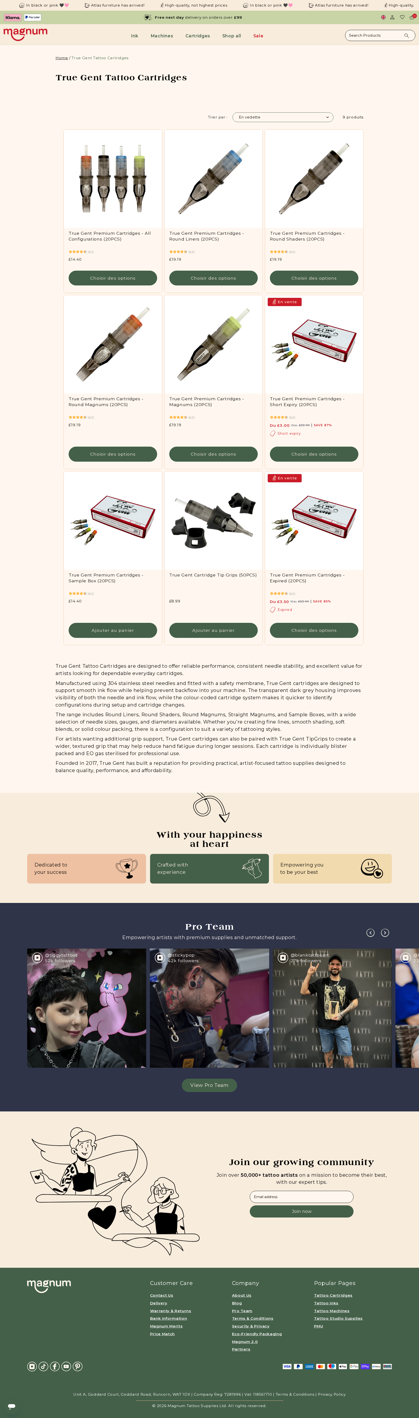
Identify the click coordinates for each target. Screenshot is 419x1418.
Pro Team (242, 1311)
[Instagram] (32, 1366)
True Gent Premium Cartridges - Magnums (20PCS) (206, 401)
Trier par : (217, 117)
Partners (241, 1349)
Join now (302, 1211)
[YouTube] (66, 1366)
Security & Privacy (251, 1326)
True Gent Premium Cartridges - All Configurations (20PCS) (110, 236)
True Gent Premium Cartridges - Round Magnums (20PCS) (106, 401)
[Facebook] (55, 1366)
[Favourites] (402, 17)
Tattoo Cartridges (333, 1295)
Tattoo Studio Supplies (338, 1318)
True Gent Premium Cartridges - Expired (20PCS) (307, 577)
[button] (136, 36)
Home (62, 58)
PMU (318, 1326)
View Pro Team (209, 1085)
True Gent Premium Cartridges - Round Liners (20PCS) (206, 236)
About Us (241, 1295)
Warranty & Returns (170, 1311)
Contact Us (161, 1295)
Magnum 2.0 (245, 1341)
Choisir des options (113, 278)
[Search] (406, 35)
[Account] (392, 17)
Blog (237, 1303)
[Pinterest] (77, 1366)
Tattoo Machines (332, 1311)
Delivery (158, 1303)
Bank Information (168, 1318)
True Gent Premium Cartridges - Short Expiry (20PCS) (307, 401)
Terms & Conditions (253, 1318)
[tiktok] (43, 1366)
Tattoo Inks (326, 1303)
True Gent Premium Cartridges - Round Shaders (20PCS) (307, 236)
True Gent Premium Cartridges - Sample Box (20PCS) (106, 577)
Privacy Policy (332, 1394)
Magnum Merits (166, 1326)
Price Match (162, 1334)
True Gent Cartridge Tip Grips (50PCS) (213, 574)
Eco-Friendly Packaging (257, 1334)
